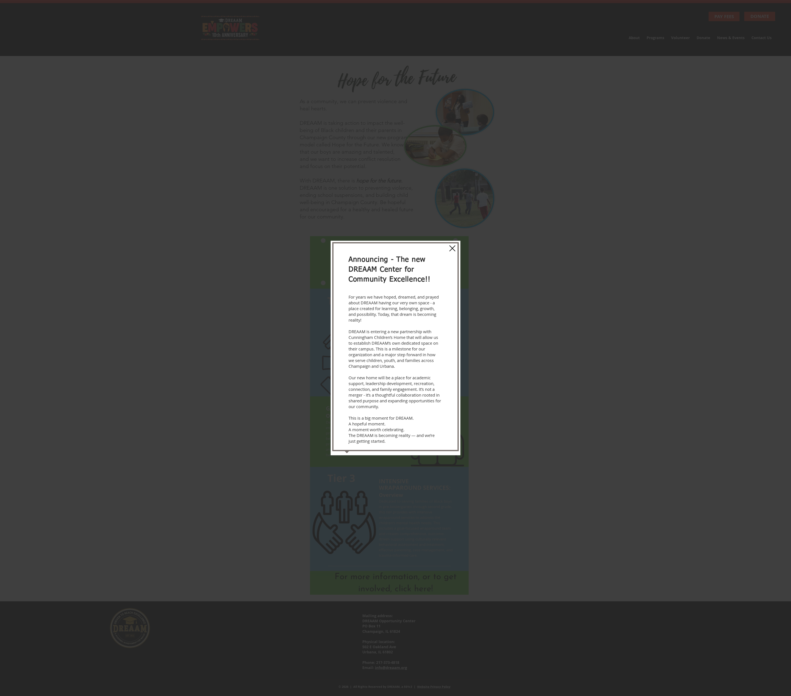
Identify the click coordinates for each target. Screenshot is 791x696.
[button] (452, 248)
